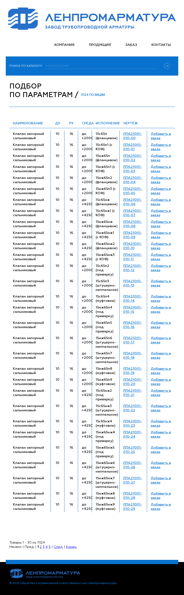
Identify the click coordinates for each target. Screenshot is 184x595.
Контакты (161, 45)
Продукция (100, 45)
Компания (64, 45)
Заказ (131, 45)
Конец (71, 547)
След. (58, 547)
